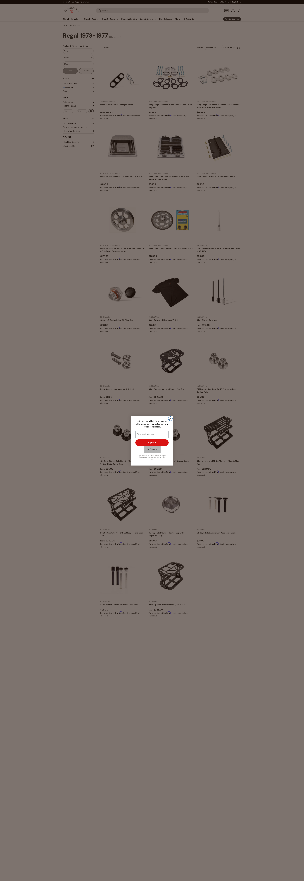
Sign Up (152, 442)
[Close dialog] (170, 419)
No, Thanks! (152, 449)
